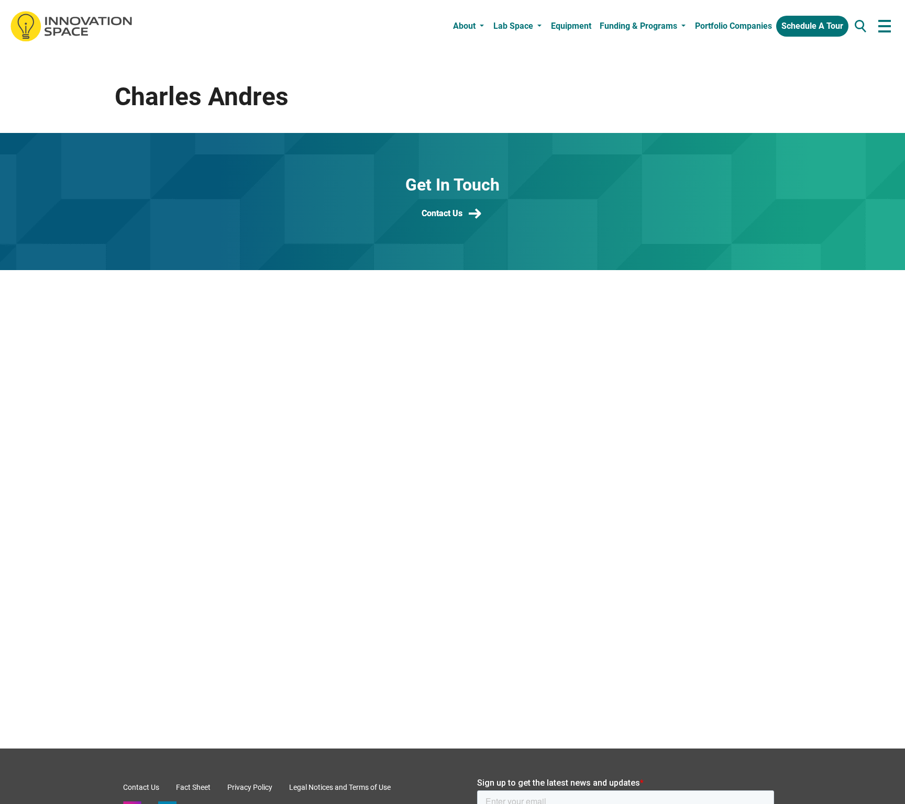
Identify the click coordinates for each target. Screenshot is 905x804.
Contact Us (442, 213)
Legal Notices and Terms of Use (340, 787)
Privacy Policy (249, 787)
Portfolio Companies (733, 26)
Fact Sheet (193, 787)
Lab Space (513, 26)
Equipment (571, 26)
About (464, 26)
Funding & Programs (638, 26)
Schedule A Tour (812, 26)
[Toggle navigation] (884, 26)
